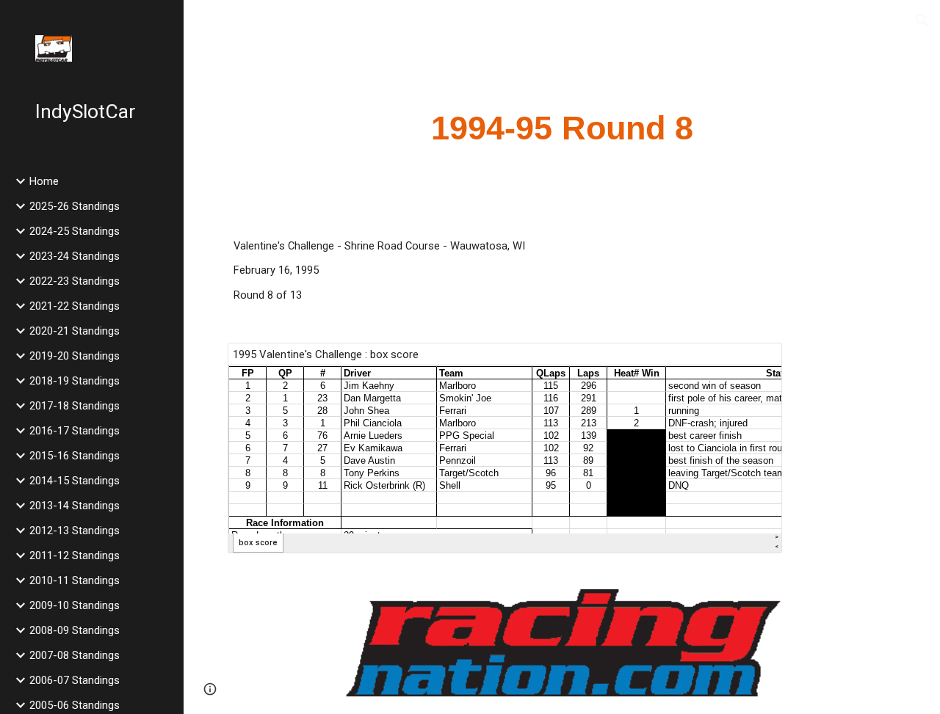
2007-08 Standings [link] (74, 655)
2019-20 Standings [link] (74, 356)
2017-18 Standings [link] (74, 405)
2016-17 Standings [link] (74, 430)
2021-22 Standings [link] (74, 306)
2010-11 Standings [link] (74, 580)
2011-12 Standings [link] (74, 555)
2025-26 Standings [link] (74, 206)
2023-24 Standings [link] (74, 256)
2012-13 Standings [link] (74, 530)
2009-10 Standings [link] (74, 605)
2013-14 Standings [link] (74, 505)
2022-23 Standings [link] (74, 281)
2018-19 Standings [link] (74, 380)
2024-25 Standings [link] (74, 231)
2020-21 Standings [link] (74, 331)
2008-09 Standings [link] (74, 630)
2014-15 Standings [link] (74, 480)
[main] (562, 129)
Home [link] (44, 181)
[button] (922, 20)
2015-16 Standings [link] (74, 455)
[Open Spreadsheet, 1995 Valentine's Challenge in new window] (754, 362)
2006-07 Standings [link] (74, 680)
